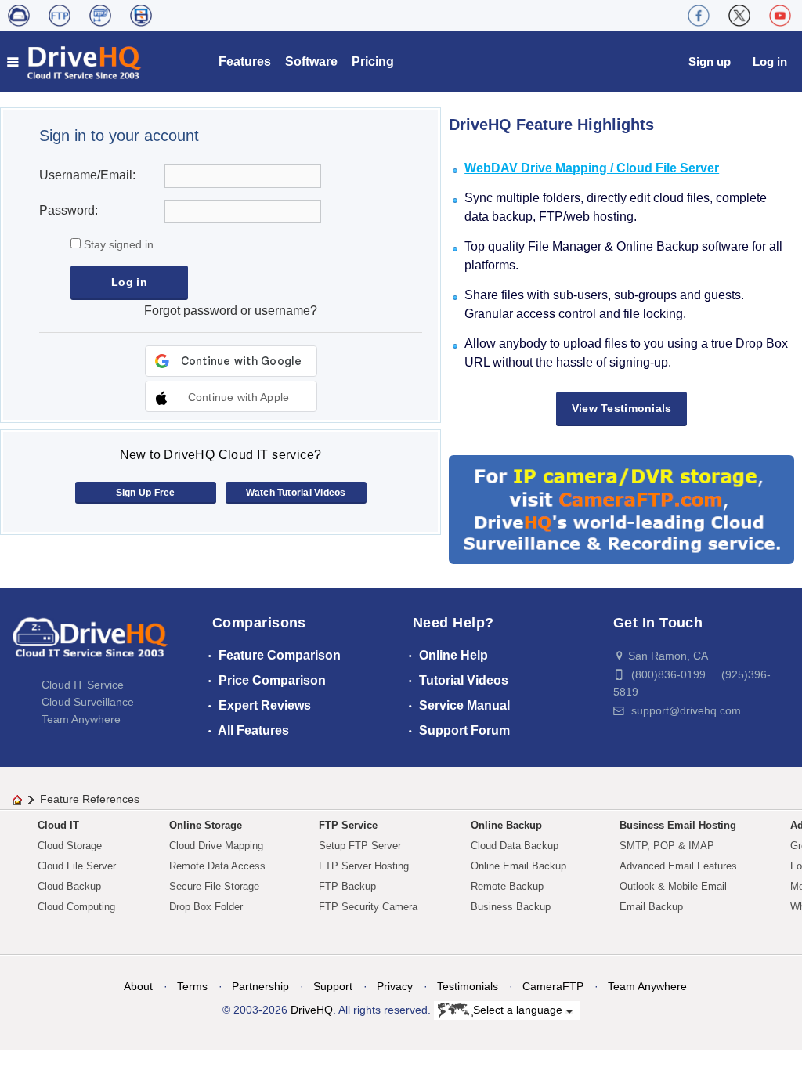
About (138, 986)
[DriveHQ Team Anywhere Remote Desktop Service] (141, 15)
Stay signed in (117, 244)
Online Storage (205, 825)
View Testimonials (622, 408)
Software (311, 61)
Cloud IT (58, 825)
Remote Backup (507, 886)
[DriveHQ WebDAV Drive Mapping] (19, 15)
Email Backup (651, 907)
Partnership (260, 986)
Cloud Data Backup (514, 845)
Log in (770, 61)
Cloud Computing (76, 907)
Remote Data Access (217, 866)
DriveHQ (312, 1009)
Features (245, 61)
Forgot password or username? (230, 310)
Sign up (709, 61)
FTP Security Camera (368, 907)
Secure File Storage (214, 886)
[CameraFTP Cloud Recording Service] (100, 15)
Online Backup (506, 825)
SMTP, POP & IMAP (667, 845)
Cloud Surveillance (88, 702)
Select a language (519, 1009)
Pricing (373, 61)
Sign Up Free (145, 492)
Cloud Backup (69, 886)
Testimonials (467, 986)
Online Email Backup (518, 866)
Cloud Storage (70, 845)
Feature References (89, 799)
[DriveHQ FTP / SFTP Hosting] (59, 15)
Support (332, 986)
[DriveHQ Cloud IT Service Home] (75, 61)
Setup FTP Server (360, 845)
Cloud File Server (77, 866)
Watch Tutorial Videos (296, 492)
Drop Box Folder (206, 907)
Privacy (395, 986)
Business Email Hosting (678, 825)
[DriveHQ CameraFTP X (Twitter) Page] (739, 15)
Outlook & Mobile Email (673, 886)
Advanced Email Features (678, 866)
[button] (231, 396)
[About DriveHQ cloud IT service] (90, 644)
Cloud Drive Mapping (216, 845)
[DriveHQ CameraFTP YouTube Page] (780, 15)
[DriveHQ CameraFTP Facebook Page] (698, 15)
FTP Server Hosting (364, 866)
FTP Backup (347, 886)
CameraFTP (552, 986)
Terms (192, 986)
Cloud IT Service (83, 684)
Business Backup (511, 907)
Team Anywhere (81, 719)
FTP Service (348, 825)
